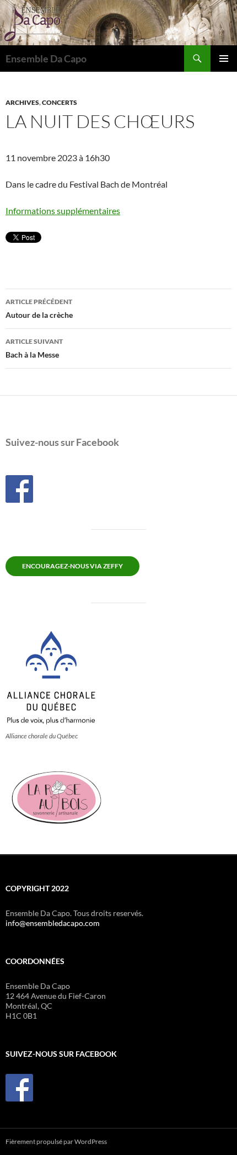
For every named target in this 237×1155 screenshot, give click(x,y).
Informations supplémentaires (63, 210)
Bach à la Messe (34, 348)
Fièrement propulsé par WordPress (56, 1141)
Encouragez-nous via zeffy (72, 566)
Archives (22, 102)
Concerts (59, 102)
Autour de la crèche (39, 308)
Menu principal (224, 58)
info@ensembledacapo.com (53, 923)
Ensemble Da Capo (46, 58)
